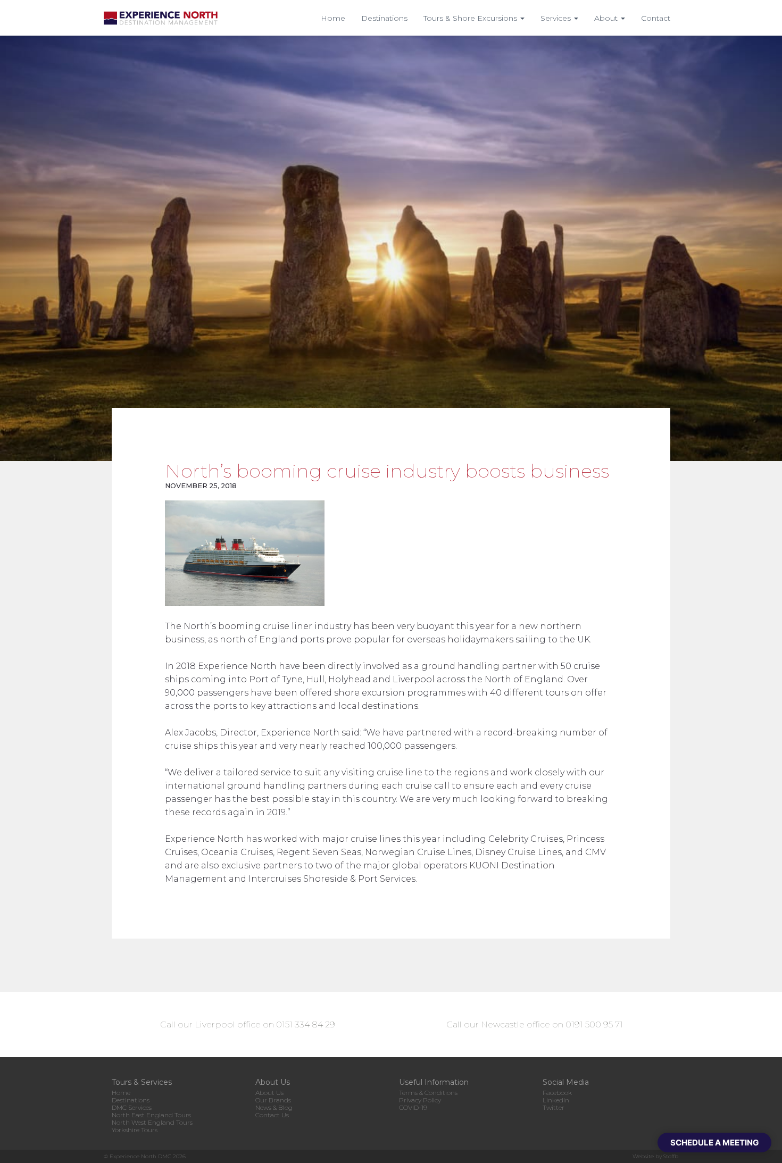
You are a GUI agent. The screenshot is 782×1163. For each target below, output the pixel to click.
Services (556, 18)
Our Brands (273, 1100)
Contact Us (272, 1115)
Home (333, 18)
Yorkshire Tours (134, 1130)
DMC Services (132, 1107)
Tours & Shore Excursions (471, 18)
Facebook (557, 1093)
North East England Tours (151, 1115)
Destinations (384, 18)
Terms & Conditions (428, 1093)
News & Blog (274, 1107)
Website (643, 1156)
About (607, 18)
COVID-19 (413, 1107)
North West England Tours (152, 1122)
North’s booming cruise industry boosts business (387, 470)
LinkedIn (556, 1100)
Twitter (553, 1107)
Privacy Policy (420, 1100)
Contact (655, 18)
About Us (269, 1093)
